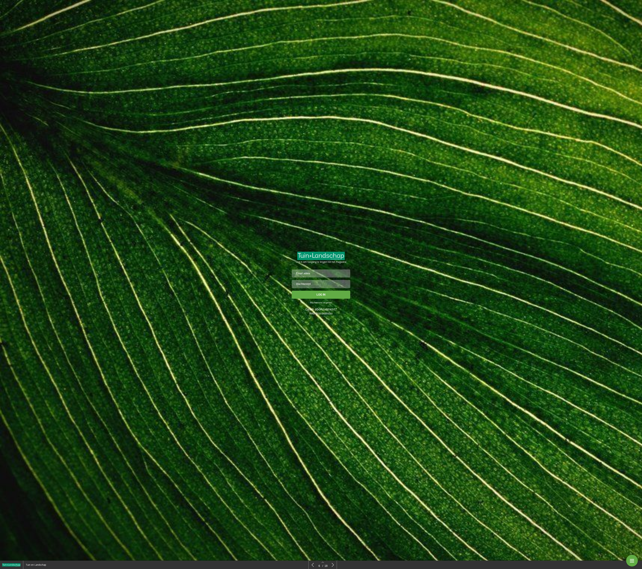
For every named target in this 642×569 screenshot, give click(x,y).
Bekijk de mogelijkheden (321, 313)
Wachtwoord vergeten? (321, 302)
